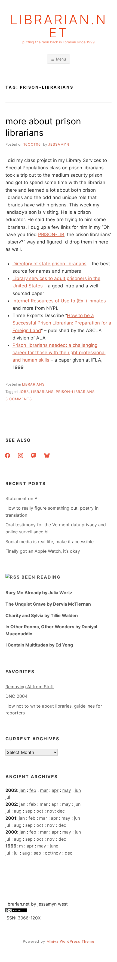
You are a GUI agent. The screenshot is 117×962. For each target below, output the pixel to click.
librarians (33, 384)
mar (44, 790)
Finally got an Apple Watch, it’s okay (42, 551)
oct (39, 811)
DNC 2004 (16, 696)
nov (51, 811)
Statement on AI (22, 498)
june (54, 846)
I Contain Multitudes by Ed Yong (39, 645)
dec (61, 811)
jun (78, 790)
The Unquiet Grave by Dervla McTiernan (48, 604)
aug (17, 811)
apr (55, 790)
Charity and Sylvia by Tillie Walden (41, 615)
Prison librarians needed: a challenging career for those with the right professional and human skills (59, 352)
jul (7, 797)
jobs (24, 392)
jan (23, 790)
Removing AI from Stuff (29, 686)
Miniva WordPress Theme (70, 941)
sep (29, 811)
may (66, 790)
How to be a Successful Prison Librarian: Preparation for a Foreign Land (62, 323)
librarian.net (58, 26)
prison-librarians (75, 392)
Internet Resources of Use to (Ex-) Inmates (59, 300)
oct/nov (53, 853)
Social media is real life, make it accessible (49, 541)
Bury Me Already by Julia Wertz (38, 592)
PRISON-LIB (51, 234)
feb (32, 790)
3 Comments (18, 399)
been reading (41, 577)
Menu (61, 59)
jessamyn (58, 144)
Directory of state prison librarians (50, 263)
